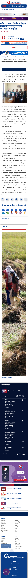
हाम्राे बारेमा (3, 538)
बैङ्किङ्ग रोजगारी (17, 543)
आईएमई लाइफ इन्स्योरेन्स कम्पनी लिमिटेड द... (15, 489)
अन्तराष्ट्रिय (17, 527)
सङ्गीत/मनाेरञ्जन (17, 522)
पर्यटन (16, 532)
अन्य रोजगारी (17, 548)
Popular (7, 484)
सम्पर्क (2, 542)
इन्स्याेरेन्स (2, 522)
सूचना (19, 390)
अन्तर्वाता (16, 538)
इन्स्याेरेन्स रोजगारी (18, 546)
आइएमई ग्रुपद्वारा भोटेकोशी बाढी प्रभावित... (14, 508)
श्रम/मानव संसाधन (4, 530)
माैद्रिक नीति (9, 390)
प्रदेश (16, 528)
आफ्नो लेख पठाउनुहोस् (6, 547)
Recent (21, 484)
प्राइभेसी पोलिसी (4, 543)
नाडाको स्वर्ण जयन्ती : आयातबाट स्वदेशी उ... (14, 493)
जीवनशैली (3, 529)
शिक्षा (2, 527)
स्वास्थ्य (16, 520)
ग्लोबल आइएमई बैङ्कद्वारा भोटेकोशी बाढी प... (14, 498)
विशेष (16, 542)
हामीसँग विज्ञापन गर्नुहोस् (6, 545)
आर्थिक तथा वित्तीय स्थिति (4, 391)
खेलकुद (16, 524)
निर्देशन (14, 390)
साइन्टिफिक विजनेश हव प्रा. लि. (14, 564)
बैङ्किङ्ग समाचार (3, 520)
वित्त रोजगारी (17, 545)
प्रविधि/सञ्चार (3, 532)
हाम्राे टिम (2, 540)
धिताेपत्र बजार (3, 524)
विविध (16, 525)
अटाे (15, 530)
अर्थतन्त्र (2, 525)
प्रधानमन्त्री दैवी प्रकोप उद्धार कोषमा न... (13, 503)
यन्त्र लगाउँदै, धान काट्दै (7, 377)
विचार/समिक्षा (17, 540)
